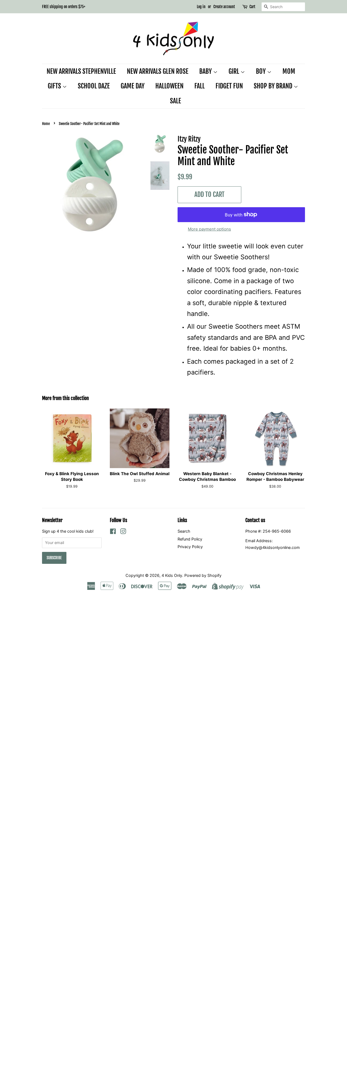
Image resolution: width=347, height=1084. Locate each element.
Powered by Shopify (202, 575)
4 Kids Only (172, 575)
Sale (175, 101)
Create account (224, 6)
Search (184, 531)
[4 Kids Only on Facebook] (113, 532)
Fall (199, 86)
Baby (206, 71)
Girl (234, 71)
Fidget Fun (229, 86)
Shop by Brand (274, 86)
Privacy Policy (190, 546)
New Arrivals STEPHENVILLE (81, 71)
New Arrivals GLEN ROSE (157, 71)
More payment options (209, 229)
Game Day (132, 86)
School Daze (94, 86)
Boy (261, 71)
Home (46, 123)
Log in (201, 6)
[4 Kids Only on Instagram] (123, 532)
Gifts (55, 86)
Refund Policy (190, 539)
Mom (288, 71)
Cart (252, 6)
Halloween (169, 86)
